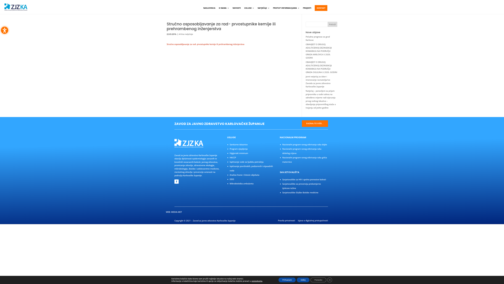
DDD (232, 179)
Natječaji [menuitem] (262, 8)
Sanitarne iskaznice (239, 144)
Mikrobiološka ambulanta (242, 183)
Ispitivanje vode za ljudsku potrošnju (247, 162)
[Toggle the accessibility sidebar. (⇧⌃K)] (5, 30)
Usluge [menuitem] (248, 8)
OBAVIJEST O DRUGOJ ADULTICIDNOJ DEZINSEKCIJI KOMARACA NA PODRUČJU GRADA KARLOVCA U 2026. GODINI (319, 51)
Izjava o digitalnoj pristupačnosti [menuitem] (313, 221)
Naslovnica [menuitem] (209, 8)
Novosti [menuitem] (237, 8)
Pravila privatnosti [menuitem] (286, 221)
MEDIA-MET (176, 212)
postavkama (257, 281)
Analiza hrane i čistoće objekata (244, 175)
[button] (332, 24)
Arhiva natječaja (186, 34)
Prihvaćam (287, 280)
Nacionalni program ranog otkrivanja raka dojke (304, 144)
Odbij (303, 280)
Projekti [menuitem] (307, 8)
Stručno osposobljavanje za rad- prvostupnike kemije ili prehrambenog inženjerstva (205, 44)
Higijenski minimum (239, 153)
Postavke (318, 280)
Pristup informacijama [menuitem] (285, 8)
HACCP (233, 157)
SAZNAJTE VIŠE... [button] (315, 123)
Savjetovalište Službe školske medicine (300, 192)
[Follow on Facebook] (176, 181)
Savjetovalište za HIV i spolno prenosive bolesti (304, 179)
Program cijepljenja (239, 149)
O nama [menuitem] (223, 8)
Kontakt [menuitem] (321, 8)
